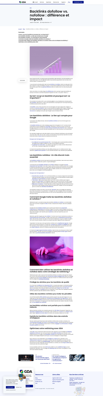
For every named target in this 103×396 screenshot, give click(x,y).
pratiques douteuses (44, 279)
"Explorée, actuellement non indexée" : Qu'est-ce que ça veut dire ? (76, 379)
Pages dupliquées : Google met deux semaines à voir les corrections (76, 384)
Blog (24, 29)
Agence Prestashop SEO (58, 379)
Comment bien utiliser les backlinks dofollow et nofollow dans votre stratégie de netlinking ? (43, 40)
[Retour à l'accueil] (22, 2)
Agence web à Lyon (57, 378)
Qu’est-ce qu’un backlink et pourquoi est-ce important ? (33, 34)
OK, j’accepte (10, 387)
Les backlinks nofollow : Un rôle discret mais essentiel (32, 37)
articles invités (46, 341)
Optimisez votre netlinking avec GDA (28, 42)
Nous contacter (26, 386)
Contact (78, 2)
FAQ (36, 383)
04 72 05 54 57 (26, 378)
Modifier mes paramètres (11, 389)
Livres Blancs (38, 379)
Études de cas (38, 381)
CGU (53, 383)
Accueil (20, 29)
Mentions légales (56, 381)
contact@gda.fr (26, 379)
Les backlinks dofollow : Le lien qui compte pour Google (33, 36)
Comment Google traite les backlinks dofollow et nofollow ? (34, 39)
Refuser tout (19, 387)
